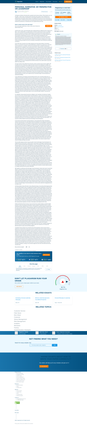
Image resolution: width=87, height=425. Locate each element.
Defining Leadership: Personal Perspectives (62, 60)
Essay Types (55, 1)
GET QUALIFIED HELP (44, 366)
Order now (68, 1)
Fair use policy (30, 423)
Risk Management (20, 321)
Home (16, 4)
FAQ (17, 393)
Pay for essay (19, 375)
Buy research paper (20, 381)
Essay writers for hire (20, 380)
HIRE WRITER (19, 286)
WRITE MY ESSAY (46, 254)
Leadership (33, 4)
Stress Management (20, 319)
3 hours (57, 12)
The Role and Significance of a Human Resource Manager (25, 250)
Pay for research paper (21, 378)
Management (29, 4)
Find (55, 345)
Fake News (17, 313)
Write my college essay (21, 379)
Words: (56, 29)
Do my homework (20, 373)
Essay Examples (20, 4)
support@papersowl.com (21, 398)
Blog (17, 386)
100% (68, 12)
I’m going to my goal (18, 249)
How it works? (19, 390)
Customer (17, 317)
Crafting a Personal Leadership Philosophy (62, 54)
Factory (16, 327)
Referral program (20, 395)
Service (37, 1)
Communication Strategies (22, 330)
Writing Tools (42, 1)
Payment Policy (19, 394)
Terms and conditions (24, 423)
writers (63, 12)
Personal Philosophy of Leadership (62, 297)
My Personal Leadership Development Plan (62, 57)
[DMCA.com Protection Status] (17, 402)
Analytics (17, 323)
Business (24, 4)
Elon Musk (17, 315)
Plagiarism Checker (20, 374)
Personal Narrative (60, 26)
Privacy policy (17, 423)
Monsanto (17, 325)
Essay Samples (48, 1)
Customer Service (19, 311)
